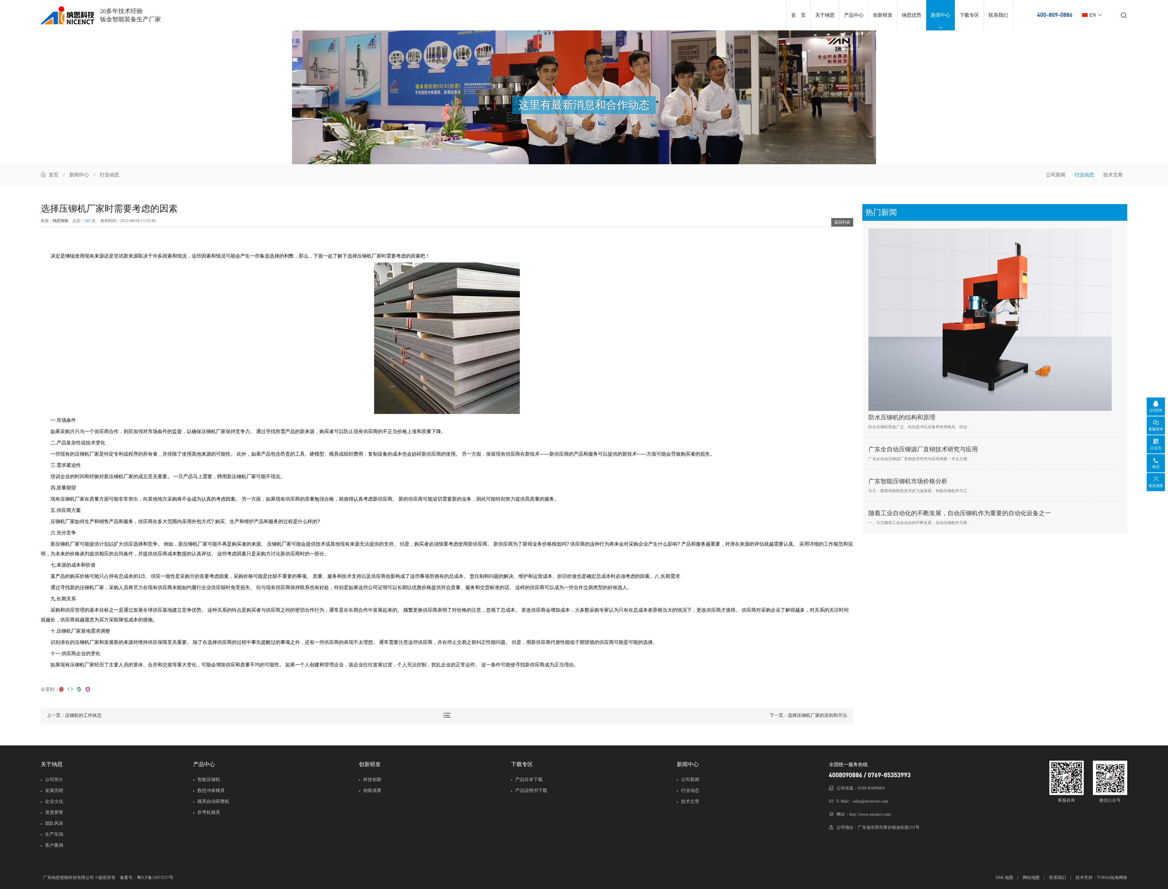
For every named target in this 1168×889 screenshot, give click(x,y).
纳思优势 (911, 15)
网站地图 (1031, 877)
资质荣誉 (54, 812)
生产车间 (54, 834)
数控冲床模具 (211, 790)
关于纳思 (825, 15)
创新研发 (882, 15)
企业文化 (54, 801)
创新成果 (372, 790)
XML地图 (1004, 877)
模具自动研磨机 (213, 801)
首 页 (798, 15)
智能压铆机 (208, 779)
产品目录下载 (529, 779)
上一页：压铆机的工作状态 (74, 715)
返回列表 (842, 222)
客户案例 (54, 845)
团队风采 (54, 823)
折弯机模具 (208, 812)
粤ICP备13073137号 (155, 877)
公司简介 (54, 779)
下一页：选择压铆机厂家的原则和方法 (808, 715)
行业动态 (1084, 174)
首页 (53, 174)
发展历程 (54, 790)
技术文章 (1113, 174)
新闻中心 (940, 15)
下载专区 (969, 15)
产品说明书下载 (531, 790)
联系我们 (998, 15)
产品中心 (854, 15)
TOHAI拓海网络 (1112, 877)
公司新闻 (1055, 174)
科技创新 (372, 779)
